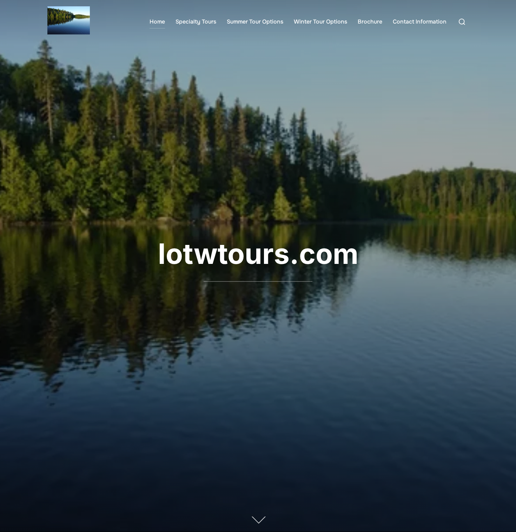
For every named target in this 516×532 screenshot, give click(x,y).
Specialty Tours (196, 21)
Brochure (370, 21)
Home (157, 21)
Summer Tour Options (255, 21)
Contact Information (419, 21)
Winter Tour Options (320, 21)
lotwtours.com (258, 253)
